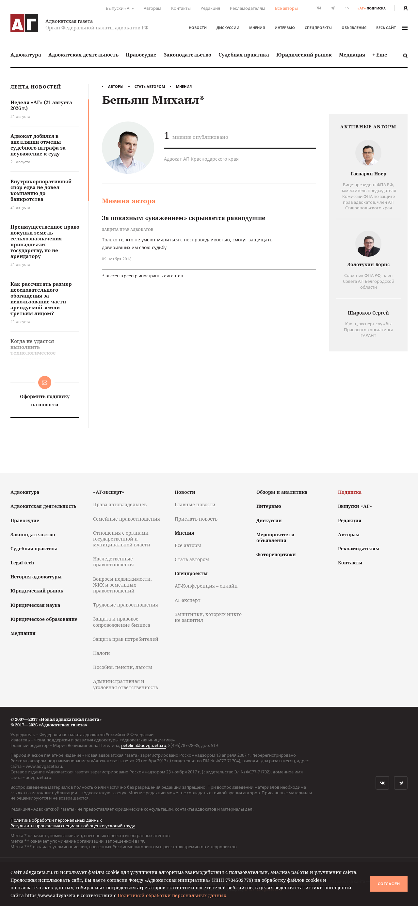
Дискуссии (228, 27)
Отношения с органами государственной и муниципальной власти (121, 539)
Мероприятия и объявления (275, 537)
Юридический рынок (304, 54)
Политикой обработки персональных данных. (173, 895)
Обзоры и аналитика (281, 492)
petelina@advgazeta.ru (143, 745)
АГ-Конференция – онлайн (206, 586)
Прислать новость (196, 519)
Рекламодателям (247, 8)
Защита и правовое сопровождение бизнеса (121, 622)
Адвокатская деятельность (83, 54)
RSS (346, 8)
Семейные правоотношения (126, 519)
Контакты (181, 8)
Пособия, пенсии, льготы (122, 667)
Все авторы (286, 8)
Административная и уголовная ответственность (125, 684)
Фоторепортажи (276, 554)
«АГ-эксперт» (108, 492)
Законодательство (187, 54)
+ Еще (379, 54)
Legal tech (22, 562)
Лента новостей (35, 87)
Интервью (285, 27)
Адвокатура (25, 54)
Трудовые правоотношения (125, 605)
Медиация (352, 54)
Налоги (101, 653)
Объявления (354, 27)
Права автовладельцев (120, 504)
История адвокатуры (36, 577)
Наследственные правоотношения (113, 562)
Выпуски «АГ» (120, 8)
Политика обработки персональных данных (56, 820)
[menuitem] (25, 54)
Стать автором (150, 86)
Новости (198, 27)
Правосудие (141, 54)
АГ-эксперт (188, 600)
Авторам (152, 8)
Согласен (389, 884)
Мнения (257, 27)
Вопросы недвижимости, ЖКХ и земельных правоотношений (122, 585)
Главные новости (195, 504)
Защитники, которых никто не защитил (208, 617)
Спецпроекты (318, 27)
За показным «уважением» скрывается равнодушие (183, 218)
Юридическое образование (43, 619)
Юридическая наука (35, 605)
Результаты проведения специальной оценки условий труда (72, 826)
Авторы (115, 86)
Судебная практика (243, 54)
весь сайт (386, 27)
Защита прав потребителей (125, 639)
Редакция (210, 8)
